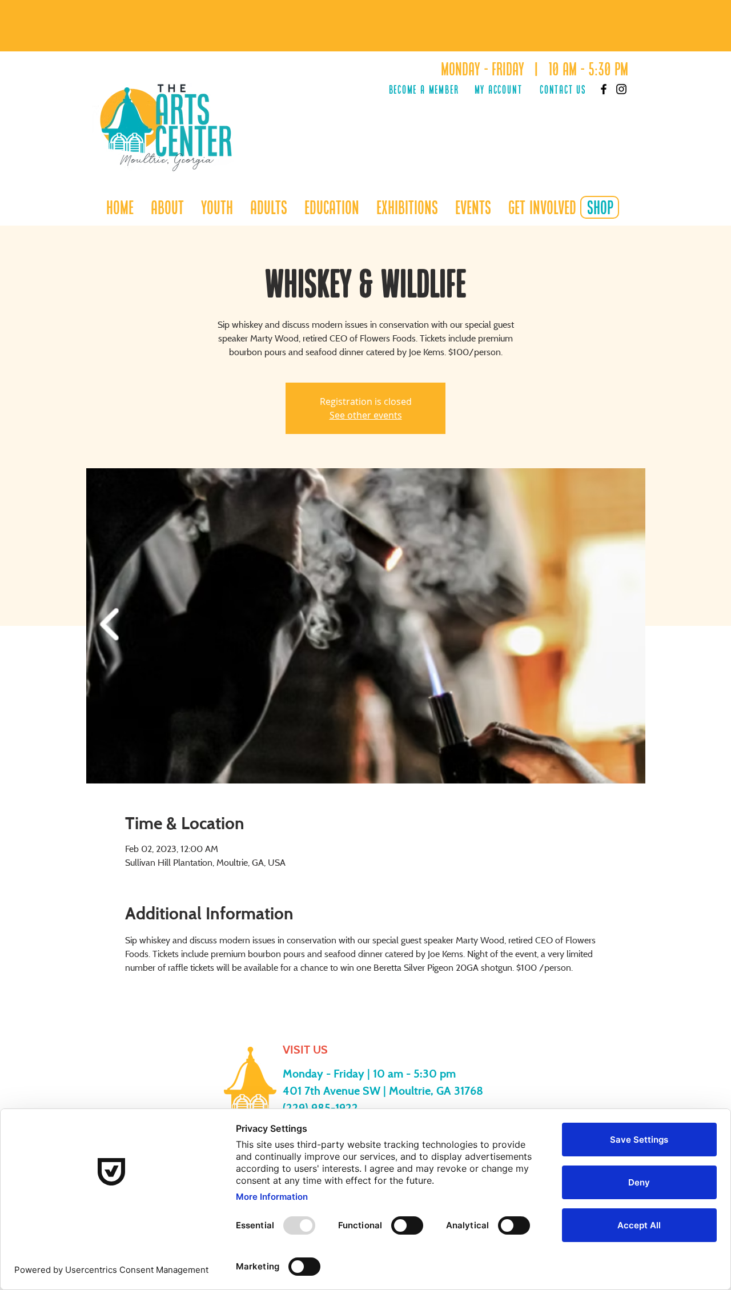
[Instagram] (621, 89)
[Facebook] (603, 89)
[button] (217, 207)
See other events (366, 415)
